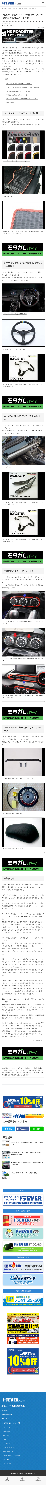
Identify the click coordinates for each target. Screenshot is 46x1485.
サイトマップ (5, 1418)
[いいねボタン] (42, 44)
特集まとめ (10, 102)
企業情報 (4, 1411)
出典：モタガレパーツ (38, 1040)
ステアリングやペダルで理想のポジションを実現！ (23, 87)
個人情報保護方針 (7, 1414)
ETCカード (7, 1443)
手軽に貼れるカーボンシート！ (16, 95)
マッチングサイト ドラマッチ (12, 1455)
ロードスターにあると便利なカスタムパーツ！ (22, 99)
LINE (37, 1128)
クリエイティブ (8, 1463)
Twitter (9, 1128)
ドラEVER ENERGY (9, 1447)
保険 (5, 1439)
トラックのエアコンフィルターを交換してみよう (24, 1173)
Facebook (23, 1128)
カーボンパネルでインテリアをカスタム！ (20, 91)
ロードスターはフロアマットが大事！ (19, 84)
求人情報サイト (8, 1432)
